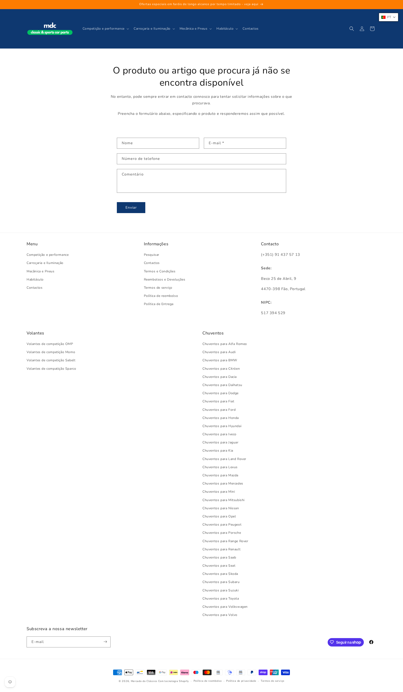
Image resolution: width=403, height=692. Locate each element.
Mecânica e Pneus (41, 271)
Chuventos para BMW (219, 360)
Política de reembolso (161, 296)
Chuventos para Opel (219, 516)
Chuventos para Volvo (219, 615)
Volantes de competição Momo (51, 352)
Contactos (34, 288)
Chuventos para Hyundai (221, 426)
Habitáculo (35, 279)
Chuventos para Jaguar (220, 442)
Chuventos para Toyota (220, 598)
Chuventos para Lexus (220, 467)
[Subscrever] (105, 641)
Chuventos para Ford (219, 409)
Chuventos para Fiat (218, 401)
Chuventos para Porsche (221, 533)
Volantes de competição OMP (50, 344)
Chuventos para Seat (218, 566)
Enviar (131, 207)
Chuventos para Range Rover (225, 541)
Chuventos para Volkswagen (225, 607)
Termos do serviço (272, 681)
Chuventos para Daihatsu (222, 385)
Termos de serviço (158, 288)
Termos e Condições (160, 271)
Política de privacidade (241, 681)
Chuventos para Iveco (219, 434)
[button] (105, 29)
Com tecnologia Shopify (173, 681)
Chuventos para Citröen (221, 368)
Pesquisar (151, 255)
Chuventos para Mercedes (222, 483)
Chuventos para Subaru (221, 582)
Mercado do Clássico (144, 681)
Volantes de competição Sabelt (51, 360)
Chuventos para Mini (218, 492)
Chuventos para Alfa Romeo (224, 344)
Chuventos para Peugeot (221, 525)
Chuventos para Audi (219, 352)
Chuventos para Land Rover (224, 459)
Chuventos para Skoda (220, 574)
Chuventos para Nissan (220, 508)
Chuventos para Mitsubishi (223, 500)
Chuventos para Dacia (219, 377)
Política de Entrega (159, 304)
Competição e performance (48, 255)
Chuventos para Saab (219, 557)
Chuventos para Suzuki (220, 590)
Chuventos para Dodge (220, 393)
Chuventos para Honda (220, 418)
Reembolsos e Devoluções (164, 279)
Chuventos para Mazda (220, 475)
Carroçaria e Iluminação (45, 263)
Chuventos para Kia (217, 451)
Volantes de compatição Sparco (51, 368)
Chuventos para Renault (221, 549)
